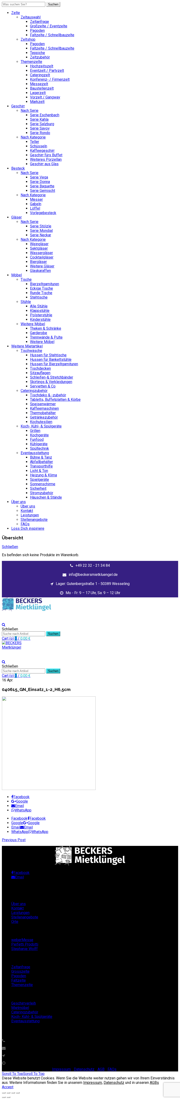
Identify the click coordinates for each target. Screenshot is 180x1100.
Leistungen (30, 515)
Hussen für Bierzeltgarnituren (54, 364)
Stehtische (39, 297)
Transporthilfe (41, 466)
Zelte (15, 13)
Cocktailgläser (41, 257)
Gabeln (35, 204)
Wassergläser (41, 253)
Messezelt (39, 84)
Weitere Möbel (33, 324)
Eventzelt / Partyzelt (47, 70)
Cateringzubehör (34, 390)
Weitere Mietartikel (27, 346)
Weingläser (39, 244)
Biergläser (38, 261)
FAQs (25, 524)
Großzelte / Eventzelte (48, 26)
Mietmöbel (20, 1007)
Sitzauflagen (40, 373)
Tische (26, 279)
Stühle (26, 302)
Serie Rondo (40, 133)
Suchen (53, 4)
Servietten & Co (43, 386)
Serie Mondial (41, 230)
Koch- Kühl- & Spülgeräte (41, 426)
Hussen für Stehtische (48, 355)
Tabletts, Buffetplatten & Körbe (55, 399)
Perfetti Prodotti (24, 944)
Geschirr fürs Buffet (46, 155)
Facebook (21, 797)
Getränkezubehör (44, 417)
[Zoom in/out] (18, 1092)
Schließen (10, 547)
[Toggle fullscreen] (13, 1092)
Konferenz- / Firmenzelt (50, 79)
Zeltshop (28, 39)
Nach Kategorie (33, 137)
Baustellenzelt (42, 88)
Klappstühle (39, 310)
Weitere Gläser (42, 266)
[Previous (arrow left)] (4, 1097)
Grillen (35, 430)
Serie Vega (39, 177)
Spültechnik (39, 448)
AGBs (154, 1082)
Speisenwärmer (43, 404)
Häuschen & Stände (46, 497)
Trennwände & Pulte (46, 337)
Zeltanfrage (39, 21)
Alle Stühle (39, 306)
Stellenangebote (34, 519)
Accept (7, 1087)
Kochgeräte (39, 435)
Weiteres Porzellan (46, 159)
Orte (14, 921)
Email (19, 806)
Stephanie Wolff (24, 949)
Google (22, 801)
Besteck (18, 168)
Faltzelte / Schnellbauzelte (52, 35)
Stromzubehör (41, 493)
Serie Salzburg (42, 124)
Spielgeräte (39, 479)
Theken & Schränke (45, 328)
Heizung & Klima (43, 475)
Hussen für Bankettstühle (50, 359)
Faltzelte (18, 980)
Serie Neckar (40, 235)
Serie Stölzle (40, 226)
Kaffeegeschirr (42, 150)
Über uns (18, 502)
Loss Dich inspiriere (27, 528)
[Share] (8, 1092)
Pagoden (37, 30)
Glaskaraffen (40, 270)
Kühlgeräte (39, 444)
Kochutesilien (41, 422)
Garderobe (38, 333)
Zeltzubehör (40, 57)
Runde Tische (41, 293)
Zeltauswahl (31, 17)
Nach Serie (29, 110)
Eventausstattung (35, 453)
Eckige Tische (41, 288)
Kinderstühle (40, 319)
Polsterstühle (41, 315)
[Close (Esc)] (4, 1092)
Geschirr (18, 106)
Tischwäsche (31, 350)
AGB (101, 1069)
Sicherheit (38, 488)
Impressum (61, 1069)
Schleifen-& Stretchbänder (51, 377)
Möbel (16, 275)
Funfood (37, 439)
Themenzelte (31, 61)
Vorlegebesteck (43, 213)
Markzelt (37, 101)
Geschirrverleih (23, 1003)
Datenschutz (84, 1069)
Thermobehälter (43, 413)
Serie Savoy (40, 128)
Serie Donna (40, 181)
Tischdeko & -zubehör (48, 395)
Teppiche (37, 53)
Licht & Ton (39, 470)
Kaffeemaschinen (44, 408)
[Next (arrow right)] (8, 1097)
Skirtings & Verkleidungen (51, 382)
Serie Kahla (39, 119)
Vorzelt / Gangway (45, 97)
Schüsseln (38, 146)
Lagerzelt (38, 93)
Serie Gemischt (42, 190)
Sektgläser (39, 248)
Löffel (35, 208)
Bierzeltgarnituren (44, 284)
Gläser (16, 217)
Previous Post (14, 840)
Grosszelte (20, 971)
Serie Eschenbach (44, 115)
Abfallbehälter (41, 462)
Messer (36, 199)
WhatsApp (23, 810)
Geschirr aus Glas (44, 164)
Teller (34, 141)
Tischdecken (40, 368)
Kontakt (27, 510)
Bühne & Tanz (41, 457)
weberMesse (22, 940)
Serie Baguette (42, 186)
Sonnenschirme (42, 484)
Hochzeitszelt (41, 66)
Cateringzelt (40, 75)
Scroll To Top (23, 1073)
